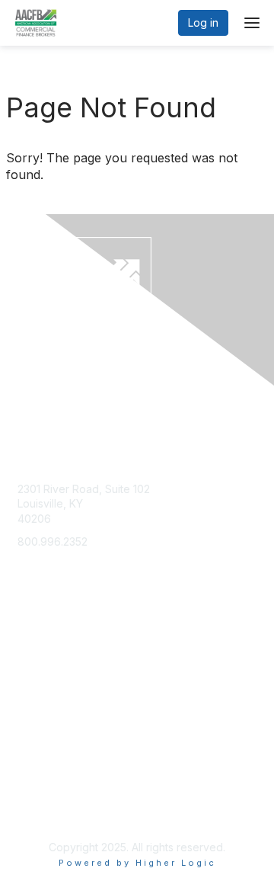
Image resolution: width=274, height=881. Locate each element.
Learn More (46, 693)
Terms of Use (51, 809)
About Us (40, 794)
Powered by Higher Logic (137, 862)
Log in (203, 22)
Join (28, 664)
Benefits (38, 678)
